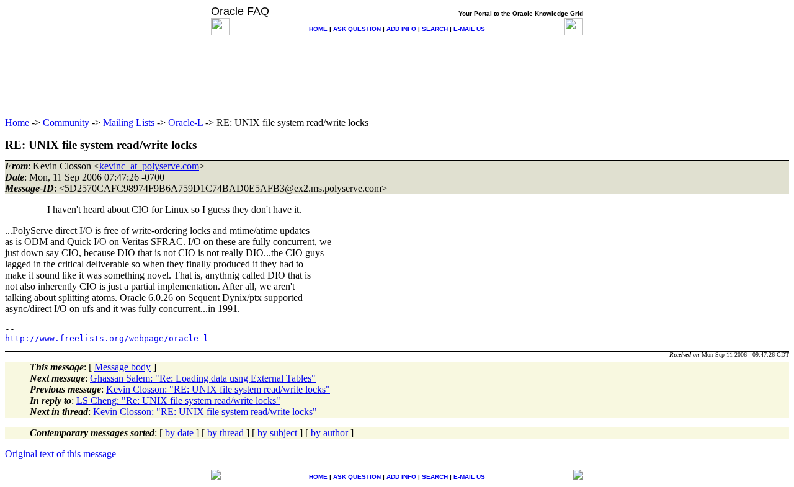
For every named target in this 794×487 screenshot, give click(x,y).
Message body (122, 367)
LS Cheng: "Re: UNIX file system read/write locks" (178, 400)
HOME (318, 28)
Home (17, 122)
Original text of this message (60, 454)
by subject (277, 432)
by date (179, 432)
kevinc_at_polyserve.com (149, 166)
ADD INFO (401, 28)
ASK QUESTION (357, 28)
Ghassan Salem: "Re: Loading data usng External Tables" (203, 378)
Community (66, 122)
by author (329, 432)
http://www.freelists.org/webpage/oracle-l (106, 338)
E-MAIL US (469, 28)
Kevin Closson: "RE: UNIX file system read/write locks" (218, 389)
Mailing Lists (128, 122)
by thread (225, 432)
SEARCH (435, 28)
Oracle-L (185, 122)
